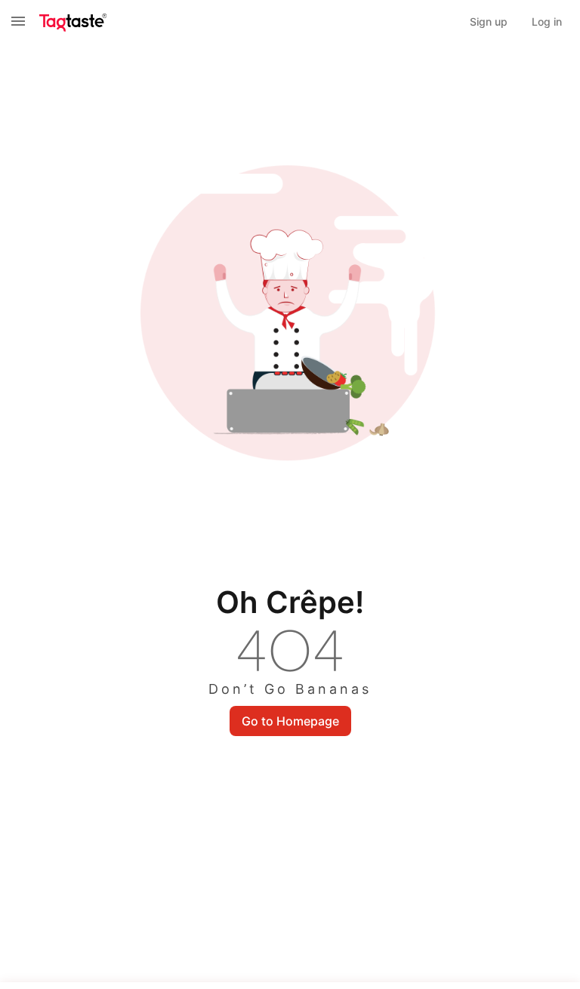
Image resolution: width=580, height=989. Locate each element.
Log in (547, 21)
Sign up (489, 21)
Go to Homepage (290, 721)
